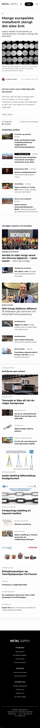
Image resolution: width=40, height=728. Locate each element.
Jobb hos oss (20, 693)
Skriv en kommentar (30, 122)
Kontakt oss (20, 689)
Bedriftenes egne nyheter (13, 371)
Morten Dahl (12, 79)
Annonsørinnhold (20, 676)
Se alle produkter (20, 662)
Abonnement (20, 652)
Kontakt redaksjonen (20, 686)
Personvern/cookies (20, 672)
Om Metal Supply (20, 697)
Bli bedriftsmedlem (20, 655)
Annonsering (20, 659)
